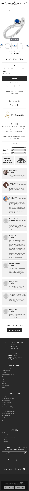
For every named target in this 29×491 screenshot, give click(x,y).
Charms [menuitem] (4, 383)
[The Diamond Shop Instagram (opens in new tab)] (20, 459)
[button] (6, 3)
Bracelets (10, 136)
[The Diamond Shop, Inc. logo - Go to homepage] (14, 3)
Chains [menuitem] (3, 376)
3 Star (12, 150)
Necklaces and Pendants (19, 136)
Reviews (14, 143)
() (25, 147)
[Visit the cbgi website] (15, 469)
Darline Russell (13, 219)
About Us (4, 432)
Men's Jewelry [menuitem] (5, 385)
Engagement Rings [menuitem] (6, 368)
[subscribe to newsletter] (25, 453)
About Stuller (14, 105)
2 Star (12, 152)
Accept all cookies (20, 487)
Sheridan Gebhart (14, 263)
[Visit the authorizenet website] (23, 469)
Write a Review (14, 330)
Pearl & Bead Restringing (8, 409)
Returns (21, 85)
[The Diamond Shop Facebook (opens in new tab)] (12, 459)
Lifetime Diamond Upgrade (8, 407)
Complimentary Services (8, 398)
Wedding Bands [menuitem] (6, 370)
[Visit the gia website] (5, 469)
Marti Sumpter (13, 281)
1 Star (12, 153)
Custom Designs (6, 400)
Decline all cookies (9, 487)
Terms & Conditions (18, 477)
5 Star (12, 147)
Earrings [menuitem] (4, 372)
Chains (5, 136)
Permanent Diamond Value (8, 411)
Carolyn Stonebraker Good (17, 294)
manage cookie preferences (15, 483)
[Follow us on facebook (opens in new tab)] (9, 459)
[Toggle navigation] (2, 3)
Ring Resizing (5, 417)
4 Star (12, 149)
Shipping (8, 85)
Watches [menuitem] (4, 387)
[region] (14, 28)
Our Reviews (5, 439)
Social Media (5, 441)
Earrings (12, 138)
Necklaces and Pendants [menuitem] (8, 374)
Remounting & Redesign (8, 413)
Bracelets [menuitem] (4, 381)
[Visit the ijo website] (10, 469)
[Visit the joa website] (19, 469)
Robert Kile (12, 235)
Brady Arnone (13, 197)
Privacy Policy (9, 477)
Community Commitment (8, 437)
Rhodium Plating (6, 415)
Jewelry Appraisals (6, 402)
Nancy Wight (13, 309)
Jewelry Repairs (6, 404)
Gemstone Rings (6, 10)
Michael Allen (13, 170)
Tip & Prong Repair (6, 420)
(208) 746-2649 (14, 53)
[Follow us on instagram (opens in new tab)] (16, 459)
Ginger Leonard (13, 183)
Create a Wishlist (6, 435)
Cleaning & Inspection (7, 396)
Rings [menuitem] (3, 379)
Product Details (14, 101)
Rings (17, 138)
